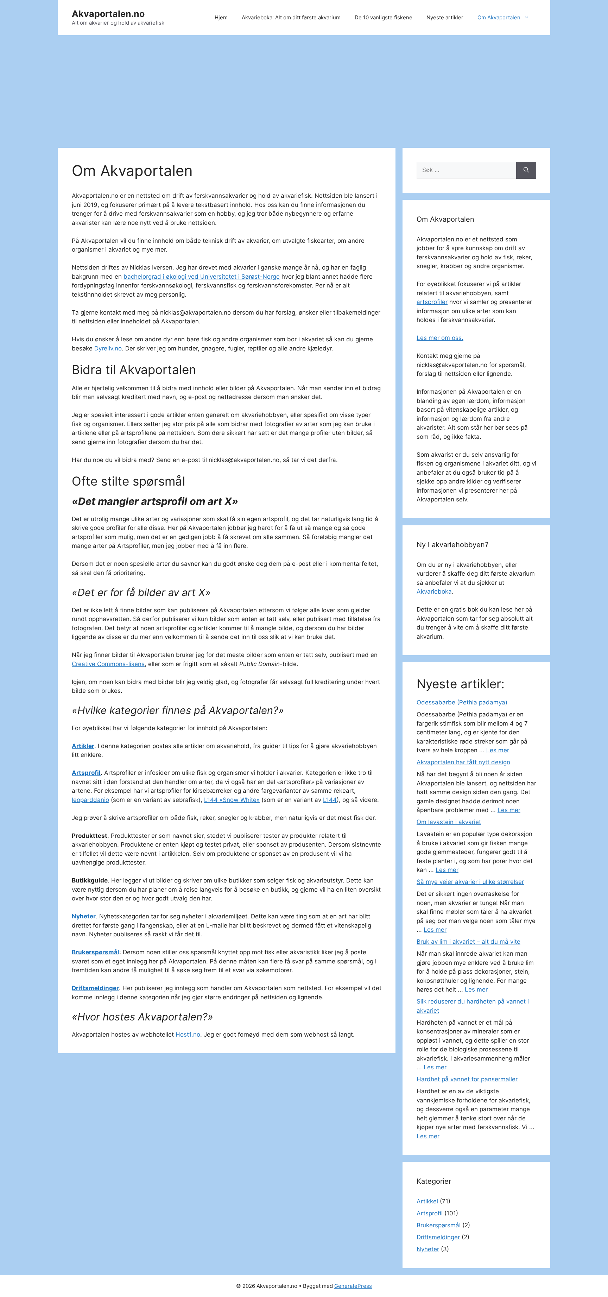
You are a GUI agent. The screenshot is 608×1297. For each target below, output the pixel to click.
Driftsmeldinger (95, 988)
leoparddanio (90, 799)
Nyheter (84, 916)
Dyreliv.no (108, 348)
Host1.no (188, 1034)
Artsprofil (86, 772)
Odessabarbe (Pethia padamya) (462, 702)
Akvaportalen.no (108, 13)
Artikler (83, 745)
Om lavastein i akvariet (449, 821)
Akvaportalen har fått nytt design (463, 762)
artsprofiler (432, 301)
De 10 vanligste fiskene (383, 17)
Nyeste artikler (444, 17)
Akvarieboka (434, 591)
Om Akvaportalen (498, 17)
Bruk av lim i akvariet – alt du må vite (468, 941)
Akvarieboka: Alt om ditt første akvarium (291, 17)
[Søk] (526, 170)
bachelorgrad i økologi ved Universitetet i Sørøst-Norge (202, 276)
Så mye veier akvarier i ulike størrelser (470, 881)
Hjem (221, 17)
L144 (330, 799)
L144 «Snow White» (232, 799)
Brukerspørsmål (95, 952)
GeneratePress (353, 1286)
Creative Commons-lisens (108, 664)
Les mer (497, 750)
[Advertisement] (304, 88)
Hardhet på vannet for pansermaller (467, 1079)
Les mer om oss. (440, 337)
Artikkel (427, 1201)
